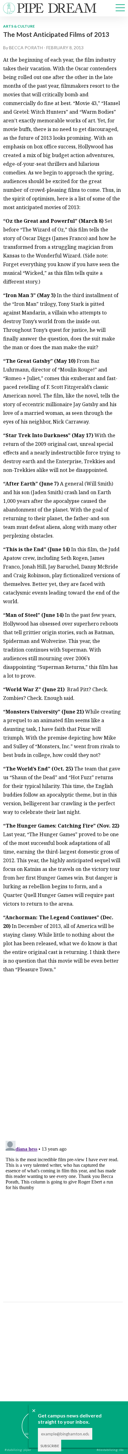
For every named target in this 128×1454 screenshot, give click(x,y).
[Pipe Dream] (28, 1421)
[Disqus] (62, 1056)
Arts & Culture (19, 26)
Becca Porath (26, 47)
